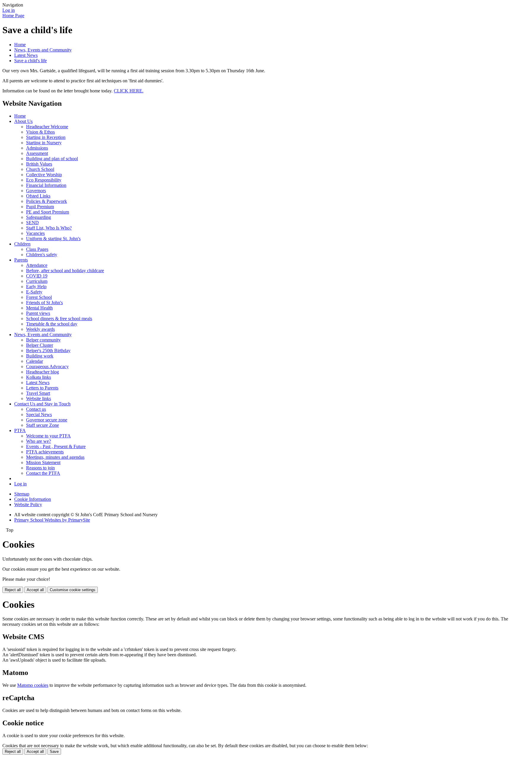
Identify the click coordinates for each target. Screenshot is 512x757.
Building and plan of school (52, 158)
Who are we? (38, 441)
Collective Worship (44, 174)
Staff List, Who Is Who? (49, 227)
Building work (39, 355)
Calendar (34, 361)
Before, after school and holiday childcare (65, 270)
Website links (38, 398)
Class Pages (37, 249)
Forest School (39, 297)
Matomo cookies (32, 685)
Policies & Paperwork (46, 201)
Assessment (37, 153)
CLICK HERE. (128, 90)
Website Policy (28, 504)
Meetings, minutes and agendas (55, 457)
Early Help (36, 286)
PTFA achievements (45, 451)
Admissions (37, 147)
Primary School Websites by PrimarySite (52, 519)
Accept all (35, 590)
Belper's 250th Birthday (48, 350)
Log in (8, 10)
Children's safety (41, 254)
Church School (40, 169)
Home (20, 44)
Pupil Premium (40, 206)
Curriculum (36, 281)
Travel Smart (38, 393)
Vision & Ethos (40, 131)
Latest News (26, 55)
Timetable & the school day (51, 323)
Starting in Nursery (44, 142)
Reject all (13, 590)
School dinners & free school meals (59, 318)
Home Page (13, 15)
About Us (23, 121)
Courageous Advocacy (47, 366)
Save (54, 751)
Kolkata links (38, 377)
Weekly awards (40, 329)
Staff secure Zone (42, 425)
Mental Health (39, 307)
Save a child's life (30, 60)
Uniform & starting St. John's (53, 238)
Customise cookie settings (72, 590)
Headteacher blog (42, 371)
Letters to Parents (42, 387)
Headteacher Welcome (47, 126)
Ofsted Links (38, 195)
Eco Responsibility (43, 179)
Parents (21, 259)
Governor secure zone (46, 419)
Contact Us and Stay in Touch (42, 403)
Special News (39, 414)
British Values (39, 163)
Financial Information (46, 185)
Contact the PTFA (43, 473)
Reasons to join (40, 467)
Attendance (36, 265)
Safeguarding (38, 217)
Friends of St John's (44, 302)
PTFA (20, 430)
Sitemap (21, 493)
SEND (32, 222)
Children (22, 243)
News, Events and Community (43, 49)
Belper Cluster (39, 345)
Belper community (43, 339)
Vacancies (35, 233)
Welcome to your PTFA (48, 435)
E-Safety (34, 291)
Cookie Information (32, 499)
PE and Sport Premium (47, 211)
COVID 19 (36, 275)
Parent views (38, 313)
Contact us (36, 409)
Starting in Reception (45, 137)
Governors (36, 190)
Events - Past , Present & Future (56, 446)
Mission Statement (43, 462)
